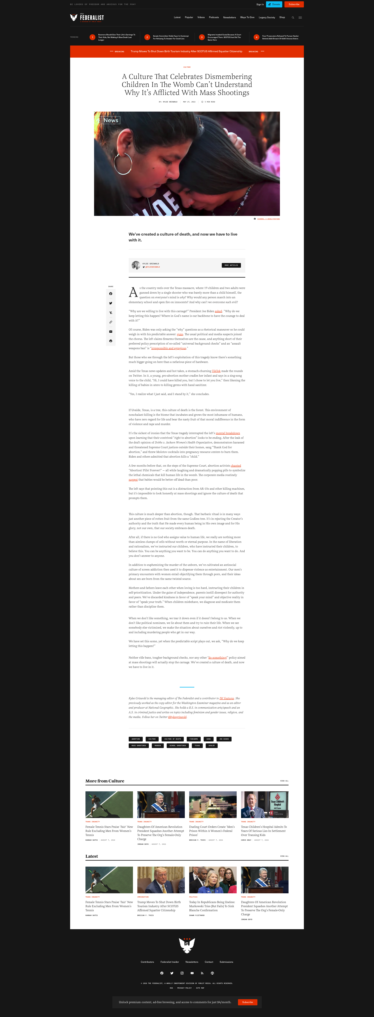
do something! (217, 657)
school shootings (178, 745)
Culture (152, 739)
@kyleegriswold (153, 267)
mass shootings (139, 745)
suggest (133, 480)
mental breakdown (228, 433)
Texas (197, 745)
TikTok (216, 371)
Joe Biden (224, 739)
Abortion (136, 739)
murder (158, 745)
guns (180, 334)
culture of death (173, 739)
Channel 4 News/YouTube (268, 219)
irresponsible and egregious (168, 348)
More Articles (231, 265)
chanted (236, 466)
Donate (276, 4)
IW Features (227, 698)
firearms (194, 739)
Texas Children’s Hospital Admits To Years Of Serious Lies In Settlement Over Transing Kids (264, 831)
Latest (91, 856)
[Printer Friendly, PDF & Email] (111, 341)
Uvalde (212, 745)
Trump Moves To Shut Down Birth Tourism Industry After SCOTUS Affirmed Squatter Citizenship (159, 906)
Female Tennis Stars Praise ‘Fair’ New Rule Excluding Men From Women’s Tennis (109, 831)
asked (218, 311)
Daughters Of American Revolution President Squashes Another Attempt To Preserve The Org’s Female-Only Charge (160, 833)
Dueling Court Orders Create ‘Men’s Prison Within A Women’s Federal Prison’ (212, 831)
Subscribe (294, 4)
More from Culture (104, 781)
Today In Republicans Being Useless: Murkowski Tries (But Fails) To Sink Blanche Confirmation (212, 906)
